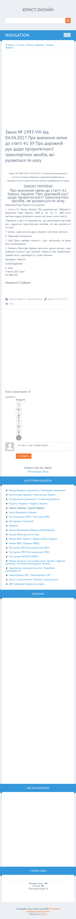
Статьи (20, 45)
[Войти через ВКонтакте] (19, 409)
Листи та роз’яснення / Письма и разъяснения (33, 579)
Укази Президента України (23, 512)
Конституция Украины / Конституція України (32, 494)
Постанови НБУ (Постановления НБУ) (29, 547)
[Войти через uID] (19, 404)
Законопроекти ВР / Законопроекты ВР (30, 575)
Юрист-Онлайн (38, 10)
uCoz (44, 914)
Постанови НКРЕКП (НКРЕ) (23, 556)
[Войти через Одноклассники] (19, 432)
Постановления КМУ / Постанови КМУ (29, 517)
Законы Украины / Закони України (25, 299)
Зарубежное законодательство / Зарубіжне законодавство (30, 569)
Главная (9, 45)
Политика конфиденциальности (43, 910)
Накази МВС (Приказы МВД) (24, 543)
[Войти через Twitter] (19, 438)
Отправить (24, 456)
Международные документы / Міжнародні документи (37, 490)
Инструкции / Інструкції (21, 521)
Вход (45, 471)
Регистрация (34, 471)
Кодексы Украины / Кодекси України (28, 503)
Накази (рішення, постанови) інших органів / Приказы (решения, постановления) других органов (35, 562)
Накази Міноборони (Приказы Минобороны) (32, 530)
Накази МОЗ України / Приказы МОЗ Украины (33, 539)
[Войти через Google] (19, 426)
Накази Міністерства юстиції (24, 534)
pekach (51, 299)
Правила (13, 525)
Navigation (17, 35)
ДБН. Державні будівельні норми (26, 584)
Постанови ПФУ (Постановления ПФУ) (29, 552)
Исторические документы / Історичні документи (34, 499)
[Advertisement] (38, 91)
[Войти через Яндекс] (19, 421)
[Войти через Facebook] (19, 415)
